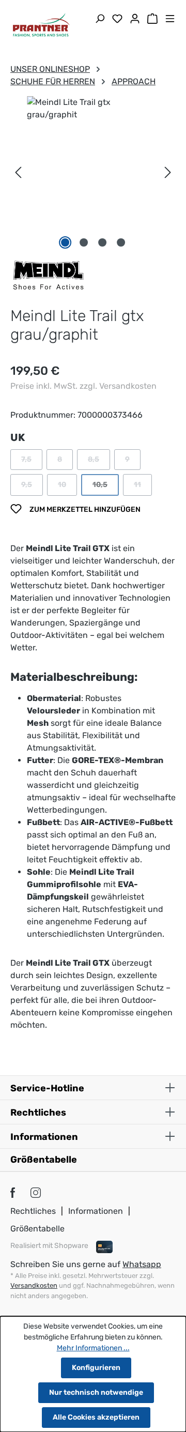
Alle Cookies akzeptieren (96, 1417)
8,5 (99, 462)
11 (143, 487)
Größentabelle (43, 1159)
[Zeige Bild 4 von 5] (121, 242)
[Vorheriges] (18, 172)
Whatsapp (141, 1264)
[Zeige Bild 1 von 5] (65, 242)
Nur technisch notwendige (96, 1392)
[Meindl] (48, 275)
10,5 (105, 487)
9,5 (32, 487)
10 (67, 487)
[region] (93, 172)
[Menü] (170, 19)
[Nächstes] (168, 172)
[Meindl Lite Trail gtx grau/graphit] (93, 162)
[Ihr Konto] (135, 19)
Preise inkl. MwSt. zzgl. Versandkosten (83, 386)
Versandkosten (33, 1285)
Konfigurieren (96, 1367)
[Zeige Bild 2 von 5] (84, 242)
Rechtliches (33, 1211)
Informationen (95, 1211)
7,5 (31, 462)
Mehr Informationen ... (93, 1348)
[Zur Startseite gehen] (41, 26)
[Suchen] (99, 19)
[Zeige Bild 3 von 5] (102, 242)
